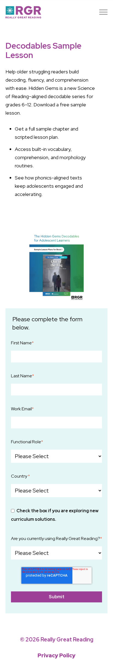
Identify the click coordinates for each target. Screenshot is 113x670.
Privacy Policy (56, 655)
